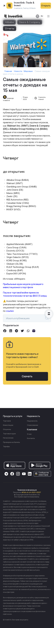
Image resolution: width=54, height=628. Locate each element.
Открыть (46, 5)
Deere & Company (29, 22)
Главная (8, 71)
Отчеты (9, 28)
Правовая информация (27, 490)
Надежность (32, 421)
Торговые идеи (9, 434)
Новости (18, 71)
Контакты (31, 438)
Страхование (32, 425)
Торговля (7, 421)
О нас (29, 434)
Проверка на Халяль (11, 442)
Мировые (28, 71)
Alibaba (9, 22)
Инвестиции (8, 425)
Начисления (8, 438)
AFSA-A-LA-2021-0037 (31, 492)
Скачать (27, 376)
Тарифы (6, 447)
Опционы (7, 429)
